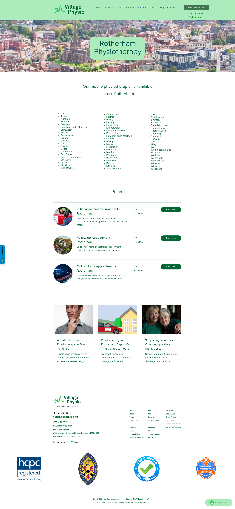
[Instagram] (62, 413)
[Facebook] (54, 413)
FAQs (131, 431)
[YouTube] (66, 413)
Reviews (151, 417)
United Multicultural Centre (77, 433)
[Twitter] (58, 413)
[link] (102, 211)
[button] (171, 209)
